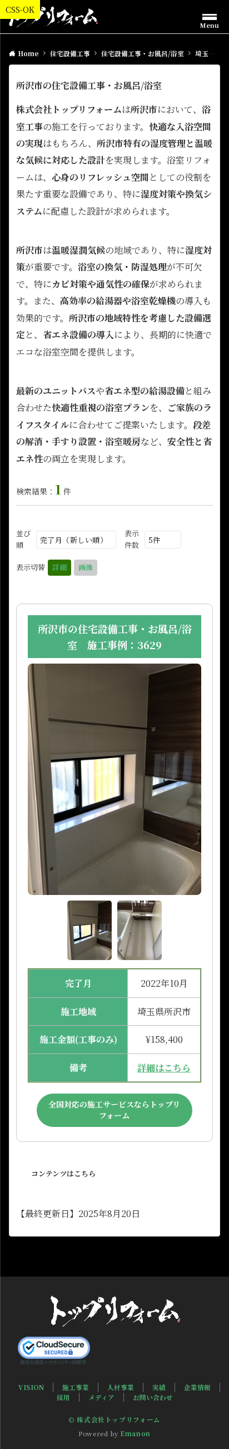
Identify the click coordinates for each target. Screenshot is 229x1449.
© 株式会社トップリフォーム (114, 1419)
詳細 (59, 567)
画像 (85, 567)
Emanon (135, 1433)
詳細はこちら (164, 1067)
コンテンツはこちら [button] (63, 1173)
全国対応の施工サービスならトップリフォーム (114, 1110)
